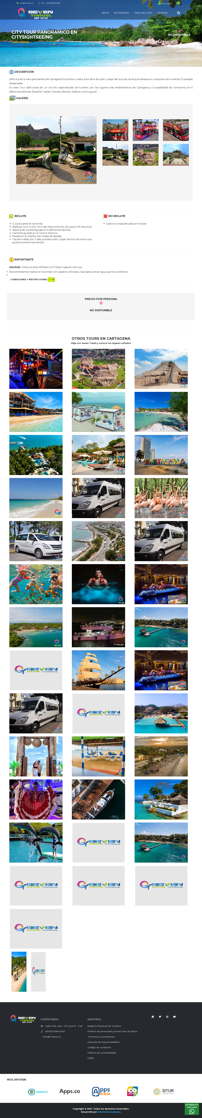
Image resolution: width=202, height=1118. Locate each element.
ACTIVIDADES (121, 13)
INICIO (105, 13)
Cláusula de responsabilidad (103, 1042)
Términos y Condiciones (101, 1036)
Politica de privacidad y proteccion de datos (112, 1031)
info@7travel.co (52, 1036)
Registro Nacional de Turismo (104, 1026)
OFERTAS (162, 13)
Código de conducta (99, 1047)
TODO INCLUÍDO (143, 13)
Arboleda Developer (109, 1112)
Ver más (38, 377)
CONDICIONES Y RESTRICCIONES (31, 279)
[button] (20, 148)
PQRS (91, 1058)
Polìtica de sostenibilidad (102, 1052)
